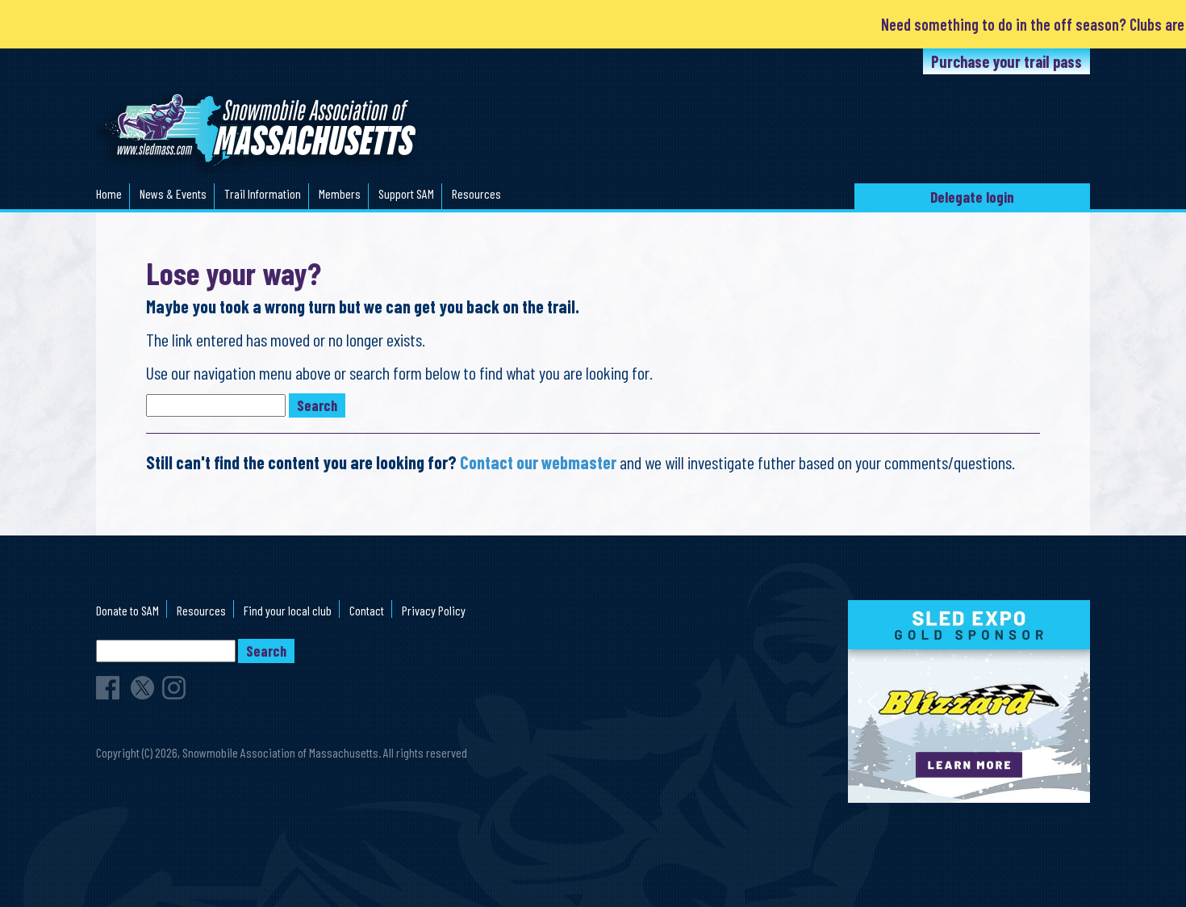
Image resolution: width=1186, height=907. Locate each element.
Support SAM (406, 193)
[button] (969, 701)
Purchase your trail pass (1006, 61)
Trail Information (262, 193)
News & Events (173, 193)
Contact (366, 610)
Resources (476, 193)
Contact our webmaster (538, 461)
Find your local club (288, 610)
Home (109, 193)
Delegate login (972, 196)
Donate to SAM (127, 610)
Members (340, 193)
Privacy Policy (434, 610)
